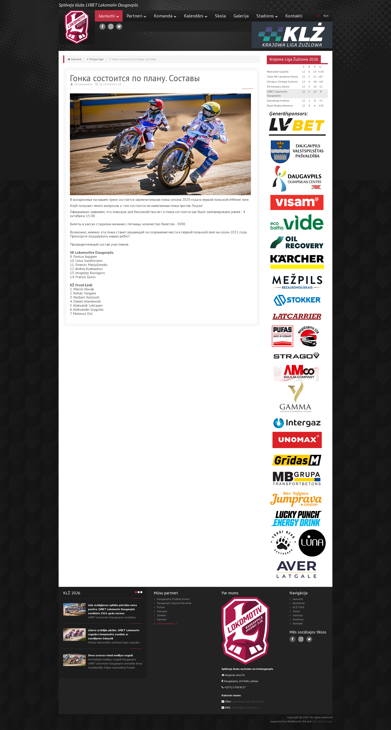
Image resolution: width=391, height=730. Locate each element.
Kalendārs (193, 16)
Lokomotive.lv (77, 27)
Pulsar (161, 607)
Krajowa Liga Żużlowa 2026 (293, 59)
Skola (220, 16)
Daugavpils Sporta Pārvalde (174, 603)
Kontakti (294, 16)
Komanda (163, 16)
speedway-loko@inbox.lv (248, 701)
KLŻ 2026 (298, 607)
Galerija (241, 16)
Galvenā (76, 59)
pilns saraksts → (167, 623)
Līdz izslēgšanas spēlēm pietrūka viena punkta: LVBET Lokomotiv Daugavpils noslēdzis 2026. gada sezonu (112, 609)
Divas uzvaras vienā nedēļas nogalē (110, 655)
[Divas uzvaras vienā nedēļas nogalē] (74, 659)
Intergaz (162, 611)
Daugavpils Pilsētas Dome (173, 599)
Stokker (161, 615)
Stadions (265, 16)
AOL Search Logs (322, 721)
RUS (326, 15)
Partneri (134, 16)
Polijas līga (96, 59)
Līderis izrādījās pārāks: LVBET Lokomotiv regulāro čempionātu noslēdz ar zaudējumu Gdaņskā (113, 634)
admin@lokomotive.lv (245, 707)
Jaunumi (107, 16)
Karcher (162, 619)
